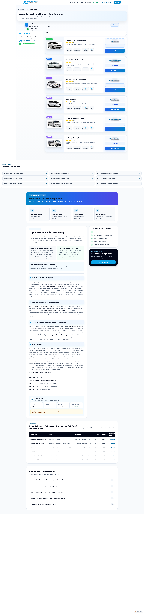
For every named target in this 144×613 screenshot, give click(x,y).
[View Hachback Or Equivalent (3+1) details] (54, 45)
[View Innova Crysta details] (54, 104)
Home (73, 2)
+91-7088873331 (28, 41)
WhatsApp (97, 2)
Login (117, 2)
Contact (89, 2)
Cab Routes (25, 9)
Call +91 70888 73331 (103, 262)
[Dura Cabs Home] (30, 2)
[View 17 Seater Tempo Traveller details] (54, 143)
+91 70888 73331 (108, 2)
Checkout (80, 2)
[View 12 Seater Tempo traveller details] (54, 124)
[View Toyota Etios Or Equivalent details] (54, 65)
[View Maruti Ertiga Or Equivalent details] (54, 85)
